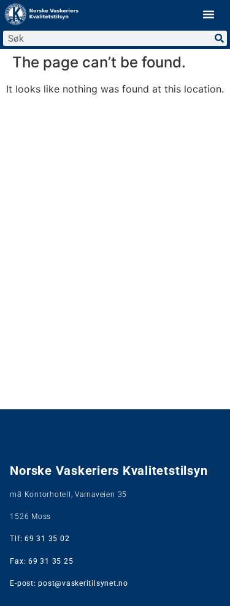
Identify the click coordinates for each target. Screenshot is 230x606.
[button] (208, 14)
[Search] (219, 38)
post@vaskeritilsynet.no (83, 583)
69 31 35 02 (47, 538)
